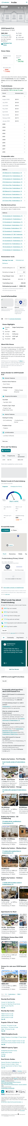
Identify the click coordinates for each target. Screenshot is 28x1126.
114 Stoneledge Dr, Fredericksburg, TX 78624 (14, 240)
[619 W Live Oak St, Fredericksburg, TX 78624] (9, 831)
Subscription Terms (5, 1099)
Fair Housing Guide (20, 1097)
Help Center (6, 1115)
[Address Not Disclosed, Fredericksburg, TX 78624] (9, 861)
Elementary (12, 554)
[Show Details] (25, 96)
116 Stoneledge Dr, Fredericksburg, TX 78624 (14, 237)
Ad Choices (21, 1099)
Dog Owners (20, 637)
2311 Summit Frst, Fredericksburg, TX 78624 (14, 243)
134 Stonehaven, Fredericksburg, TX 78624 (13, 225)
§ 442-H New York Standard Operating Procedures (11, 1082)
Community (10, 637)
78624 (21, 361)
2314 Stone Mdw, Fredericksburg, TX (12, 185)
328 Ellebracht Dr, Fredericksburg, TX (12, 191)
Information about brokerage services (11, 1084)
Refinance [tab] (5, 263)
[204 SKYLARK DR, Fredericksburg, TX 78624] (9, 947)
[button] (26, 2)
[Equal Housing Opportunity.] (18, 1114)
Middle (20, 554)
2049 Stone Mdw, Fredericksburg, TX (12, 197)
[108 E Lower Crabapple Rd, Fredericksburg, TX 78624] (9, 772)
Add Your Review (14, 669)
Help (10, 1099)
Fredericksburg (6, 706)
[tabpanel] (14, 279)
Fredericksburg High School (9, 732)
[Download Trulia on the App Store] (9, 1091)
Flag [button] (22, 663)
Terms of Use (20, 1098)
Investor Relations (13, 1098)
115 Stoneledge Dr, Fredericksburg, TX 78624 (14, 216)
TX (6, 994)
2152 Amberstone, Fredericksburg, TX (12, 182)
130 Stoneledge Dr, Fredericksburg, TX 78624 (14, 231)
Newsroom (7, 1098)
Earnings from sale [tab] (7, 260)
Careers (2, 1098)
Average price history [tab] (16, 486)
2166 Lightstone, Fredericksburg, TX (12, 194)
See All (5, 630)
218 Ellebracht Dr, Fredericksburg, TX (12, 172)
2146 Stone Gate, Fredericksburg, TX (12, 188)
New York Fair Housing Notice (7, 1083)
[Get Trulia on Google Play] (21, 1091)
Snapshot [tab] (5, 486)
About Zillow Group (12, 1097)
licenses (15, 1078)
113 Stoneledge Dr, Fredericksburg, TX (12, 179)
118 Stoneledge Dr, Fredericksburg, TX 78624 (14, 247)
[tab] (6, 450)
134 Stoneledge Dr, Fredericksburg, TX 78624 (14, 219)
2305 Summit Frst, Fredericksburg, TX (12, 176)
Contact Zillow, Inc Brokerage (7, 1088)
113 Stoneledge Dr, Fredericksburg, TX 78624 (14, 222)
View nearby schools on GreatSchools (13, 587)
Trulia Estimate (8, 88)
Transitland (20, 1071)
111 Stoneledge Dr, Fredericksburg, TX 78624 (14, 250)
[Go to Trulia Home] (14, 2)
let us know (22, 1110)
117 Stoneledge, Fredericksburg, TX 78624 (13, 228)
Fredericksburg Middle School (10, 734)
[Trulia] (2, 1091)
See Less (5, 441)
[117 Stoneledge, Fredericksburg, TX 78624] (9, 976)
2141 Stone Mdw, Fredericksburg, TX (12, 200)
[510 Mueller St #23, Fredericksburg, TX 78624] (9, 800)
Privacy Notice (15, 1099)
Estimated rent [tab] (20, 260)
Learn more (7, 594)
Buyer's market (14, 501)
